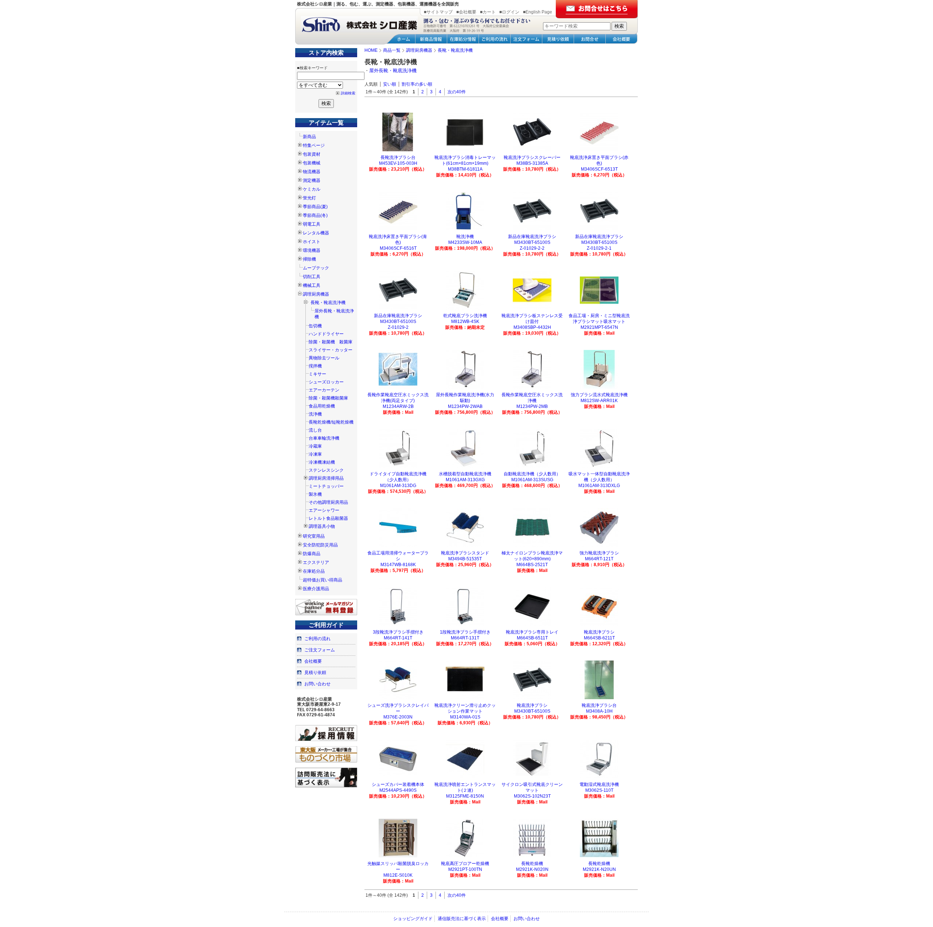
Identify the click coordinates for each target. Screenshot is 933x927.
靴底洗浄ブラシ (599, 632)
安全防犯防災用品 (320, 545)
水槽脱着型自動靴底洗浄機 (465, 473)
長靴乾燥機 (532, 863)
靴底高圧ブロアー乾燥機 (465, 863)
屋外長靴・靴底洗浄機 (393, 70)
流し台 (315, 430)
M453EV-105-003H (398, 163)
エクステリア (316, 562)
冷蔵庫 (315, 446)
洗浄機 (315, 414)
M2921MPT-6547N (599, 327)
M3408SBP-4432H (532, 327)
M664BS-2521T (532, 564)
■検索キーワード (312, 68)
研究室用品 (314, 536)
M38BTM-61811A (465, 169)
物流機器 (311, 171)
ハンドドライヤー (326, 333)
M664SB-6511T (532, 637)
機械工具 (311, 285)
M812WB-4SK (465, 321)
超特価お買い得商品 (322, 580)
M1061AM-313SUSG (532, 479)
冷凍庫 (315, 454)
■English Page (537, 12)
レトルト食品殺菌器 (328, 518)
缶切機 (315, 325)
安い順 (389, 84)
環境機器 (311, 250)
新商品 (309, 136)
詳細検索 (348, 93)
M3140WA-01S (465, 717)
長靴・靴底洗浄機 (328, 302)
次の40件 (457, 91)
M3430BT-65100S (532, 711)
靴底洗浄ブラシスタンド (465, 553)
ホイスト (311, 241)
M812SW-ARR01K (599, 400)
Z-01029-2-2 (532, 248)
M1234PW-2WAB (465, 406)
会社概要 (313, 661)
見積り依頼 (315, 672)
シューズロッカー (326, 382)
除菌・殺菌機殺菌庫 (328, 398)
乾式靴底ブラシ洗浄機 (465, 315)
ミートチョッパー (326, 486)
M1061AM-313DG (398, 485)
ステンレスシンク (326, 470)
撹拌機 (315, 366)
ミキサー (317, 374)
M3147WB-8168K (398, 564)
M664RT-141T (398, 637)
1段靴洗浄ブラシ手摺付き (465, 632)
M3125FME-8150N (465, 796)
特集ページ (314, 145)
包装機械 (311, 162)
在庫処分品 (314, 571)
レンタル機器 (316, 232)
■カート (488, 12)
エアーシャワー (324, 510)
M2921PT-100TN (465, 869)
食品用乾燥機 (322, 406)
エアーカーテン (324, 390)
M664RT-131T (465, 637)
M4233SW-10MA (465, 242)
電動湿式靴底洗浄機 (599, 784)
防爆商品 (311, 553)
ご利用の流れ (317, 638)
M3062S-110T (599, 790)
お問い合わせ (317, 683)
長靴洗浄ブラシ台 (397, 157)
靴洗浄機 (465, 236)
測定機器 (311, 180)
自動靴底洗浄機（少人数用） (532, 473)
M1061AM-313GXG (465, 479)
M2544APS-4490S (398, 790)
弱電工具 (311, 224)
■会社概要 (466, 12)
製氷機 (315, 494)
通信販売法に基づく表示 (462, 918)
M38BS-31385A (532, 163)
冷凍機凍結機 (322, 462)
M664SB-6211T (599, 637)
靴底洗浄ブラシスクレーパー (532, 157)
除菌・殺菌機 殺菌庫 (330, 341)
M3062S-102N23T (532, 796)
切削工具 (311, 276)
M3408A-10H (599, 711)
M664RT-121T (599, 558)
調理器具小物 (322, 526)
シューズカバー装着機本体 (398, 784)
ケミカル (311, 189)
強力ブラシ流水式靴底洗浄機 (599, 394)
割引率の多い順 (417, 84)
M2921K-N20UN (599, 869)
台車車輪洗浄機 (324, 438)
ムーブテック (316, 267)
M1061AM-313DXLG (599, 485)
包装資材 (311, 154)
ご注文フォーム (319, 650)
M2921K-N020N (532, 869)
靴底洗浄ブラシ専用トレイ (532, 632)
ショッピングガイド (413, 918)
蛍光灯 (309, 197)
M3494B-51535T (465, 558)
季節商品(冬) (315, 215)
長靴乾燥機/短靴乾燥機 (331, 422)
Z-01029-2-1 (599, 248)
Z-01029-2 (398, 327)
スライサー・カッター (330, 350)
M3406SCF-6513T (599, 169)
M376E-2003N (398, 717)
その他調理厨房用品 (328, 502)
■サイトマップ (438, 12)
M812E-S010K (398, 875)
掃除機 (309, 259)
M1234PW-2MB (532, 406)
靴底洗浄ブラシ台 (599, 705)
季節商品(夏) (315, 206)
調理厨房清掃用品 (326, 478)
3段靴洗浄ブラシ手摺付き (398, 632)
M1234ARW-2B (398, 406)
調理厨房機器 (316, 294)
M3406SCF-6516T (398, 248)
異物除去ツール (324, 358)
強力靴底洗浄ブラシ (599, 553)
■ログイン (509, 12)
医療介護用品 (316, 588)
